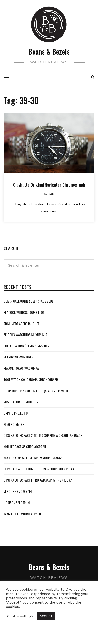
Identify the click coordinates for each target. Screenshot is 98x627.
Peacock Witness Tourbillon (24, 312)
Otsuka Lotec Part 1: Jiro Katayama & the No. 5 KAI (38, 480)
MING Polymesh (14, 424)
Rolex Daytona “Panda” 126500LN (26, 345)
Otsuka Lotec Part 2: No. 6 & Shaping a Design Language (43, 435)
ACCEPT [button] (46, 616)
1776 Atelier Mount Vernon (22, 513)
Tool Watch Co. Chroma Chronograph (31, 379)
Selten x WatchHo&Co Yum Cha (25, 334)
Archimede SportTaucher (21, 323)
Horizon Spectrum (17, 502)
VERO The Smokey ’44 (18, 491)
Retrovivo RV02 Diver (18, 356)
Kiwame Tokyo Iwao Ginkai (21, 368)
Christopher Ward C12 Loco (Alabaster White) (36, 390)
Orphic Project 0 (16, 413)
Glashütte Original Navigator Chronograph (49, 185)
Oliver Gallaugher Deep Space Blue (28, 301)
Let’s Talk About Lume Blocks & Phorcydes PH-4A (39, 468)
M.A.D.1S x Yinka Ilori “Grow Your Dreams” (33, 457)
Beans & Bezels (49, 51)
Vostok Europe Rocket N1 (21, 401)
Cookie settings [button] (20, 616)
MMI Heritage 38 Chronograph (25, 446)
